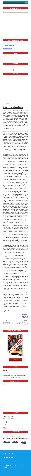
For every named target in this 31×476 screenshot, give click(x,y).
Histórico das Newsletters (9, 416)
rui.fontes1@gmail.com (14, 377)
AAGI (18, 104)
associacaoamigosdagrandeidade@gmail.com (14, 375)
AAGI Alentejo (15, 442)
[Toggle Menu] (26, 2)
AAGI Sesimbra (7, 442)
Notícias (23, 104)
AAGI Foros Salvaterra (23, 442)
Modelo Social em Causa (13, 107)
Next (22, 322)
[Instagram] (26, 316)
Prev (8, 322)
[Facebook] (23, 316)
